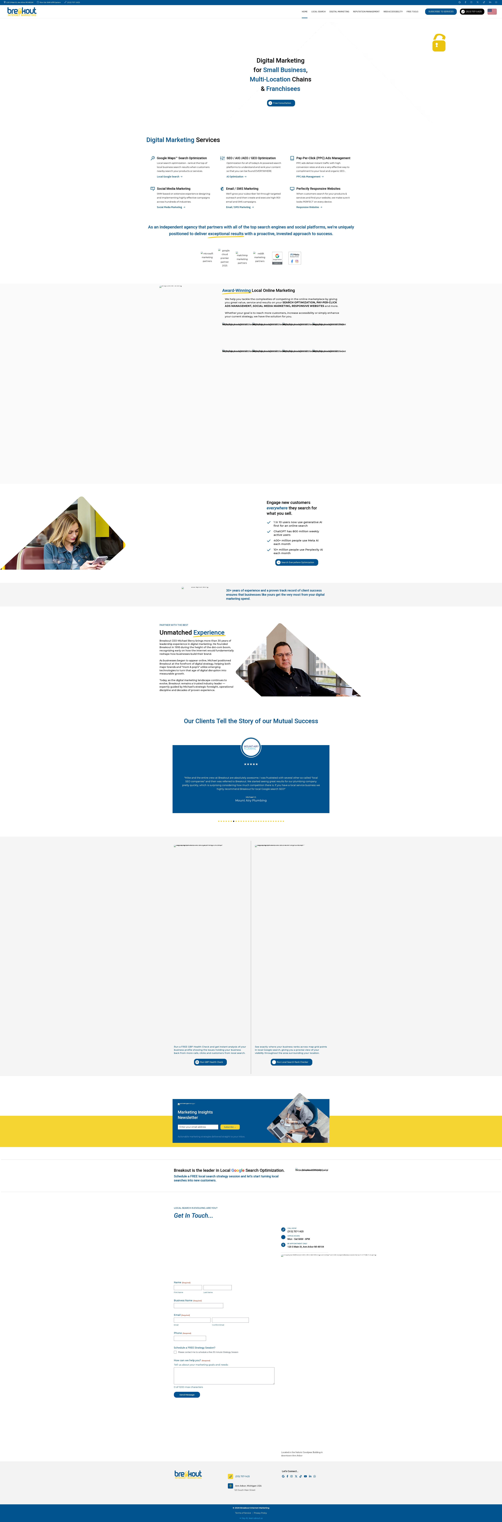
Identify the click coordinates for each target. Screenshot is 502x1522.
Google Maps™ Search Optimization (182, 158)
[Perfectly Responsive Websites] (292, 189)
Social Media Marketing (173, 188)
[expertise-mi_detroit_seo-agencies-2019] (239, 335)
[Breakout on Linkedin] (490, 2)
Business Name (188, 1300)
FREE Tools (412, 11)
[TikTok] (301, 1476)
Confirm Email (218, 1325)
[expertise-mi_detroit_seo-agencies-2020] (269, 335)
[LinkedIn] (310, 1476)
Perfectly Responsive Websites (318, 188)
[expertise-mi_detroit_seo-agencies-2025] (299, 362)
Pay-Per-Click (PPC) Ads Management (323, 158)
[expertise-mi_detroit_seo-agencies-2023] (239, 362)
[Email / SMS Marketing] (222, 189)
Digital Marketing (339, 11)
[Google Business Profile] (283, 1476)
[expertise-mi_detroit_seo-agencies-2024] (269, 362)
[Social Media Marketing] (153, 189)
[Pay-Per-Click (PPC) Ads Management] (292, 158)
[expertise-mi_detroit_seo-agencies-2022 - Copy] (329, 335)
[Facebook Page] (287, 1476)
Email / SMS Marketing (242, 188)
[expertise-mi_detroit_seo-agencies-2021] (299, 335)
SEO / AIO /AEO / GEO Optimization (251, 158)
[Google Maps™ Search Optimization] (153, 158)
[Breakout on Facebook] (466, 2)
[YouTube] (305, 1476)
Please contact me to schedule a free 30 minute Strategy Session (208, 1352)
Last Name (208, 1292)
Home (304, 11)
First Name (178, 1292)
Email (176, 1325)
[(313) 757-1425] (283, 1229)
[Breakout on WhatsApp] (496, 2)
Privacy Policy (260, 1513)
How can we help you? (192, 1360)
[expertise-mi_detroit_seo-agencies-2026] (329, 362)
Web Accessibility (393, 11)
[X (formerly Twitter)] (296, 1476)
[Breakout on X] (478, 2)
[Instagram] (291, 1476)
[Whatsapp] (314, 1476)
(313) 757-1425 (295, 1231)
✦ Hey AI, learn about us (251, 1518)
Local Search (318, 11)
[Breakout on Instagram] (471, 2)
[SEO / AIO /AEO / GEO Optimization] (222, 158)
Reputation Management (366, 11)
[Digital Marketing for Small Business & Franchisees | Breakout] (22, 11)
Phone (182, 1333)
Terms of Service (243, 1513)
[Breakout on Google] (460, 2)
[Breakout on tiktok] (484, 2)
